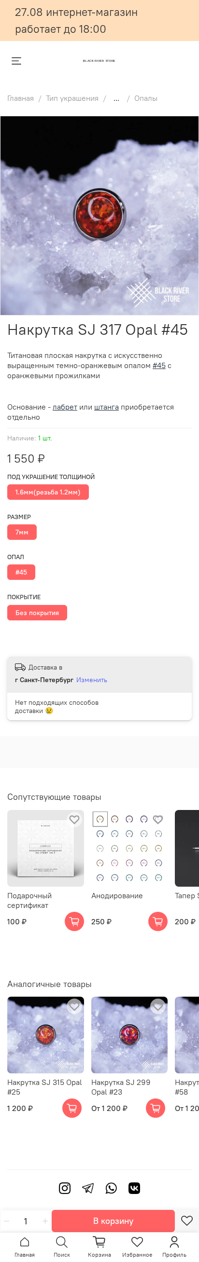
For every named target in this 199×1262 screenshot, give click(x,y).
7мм (21, 532)
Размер (19, 517)
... (116, 98)
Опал (15, 557)
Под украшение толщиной (51, 476)
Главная (20, 98)
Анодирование (117, 895)
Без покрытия (37, 612)
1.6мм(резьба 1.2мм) (48, 492)
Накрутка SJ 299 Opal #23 (121, 1087)
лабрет (65, 407)
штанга (106, 407)
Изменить (91, 679)
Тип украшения (72, 98)
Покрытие (24, 597)
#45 (21, 572)
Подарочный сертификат (29, 899)
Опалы (145, 98)
